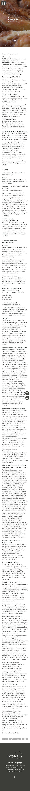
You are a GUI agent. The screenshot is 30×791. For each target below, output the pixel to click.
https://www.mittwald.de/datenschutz (12, 190)
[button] (5, 739)
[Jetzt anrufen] (27, 398)
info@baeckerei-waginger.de (16, 769)
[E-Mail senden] (27, 393)
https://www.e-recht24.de (12, 733)
